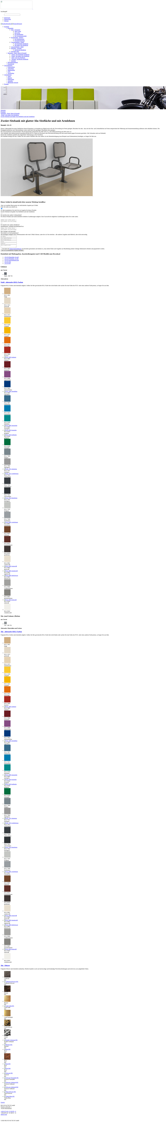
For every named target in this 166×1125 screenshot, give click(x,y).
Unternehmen (8, 75)
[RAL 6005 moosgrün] (10, 425)
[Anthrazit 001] (7, 977)
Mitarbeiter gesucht (13, 82)
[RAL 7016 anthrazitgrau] (7, 483)
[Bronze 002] (7, 1001)
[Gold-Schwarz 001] (7, 1025)
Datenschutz (7, 19)
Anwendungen (8, 65)
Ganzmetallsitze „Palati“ (17, 42)
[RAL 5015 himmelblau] (7, 411)
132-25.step (7, 262)
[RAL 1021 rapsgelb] (7, 333)
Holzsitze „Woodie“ (16, 48)
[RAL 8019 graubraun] (7, 551)
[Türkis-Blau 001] (9, 1096)
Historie (10, 78)
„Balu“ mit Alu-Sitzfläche (18, 57)
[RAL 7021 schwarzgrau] (7, 493)
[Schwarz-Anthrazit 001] (11, 1082)
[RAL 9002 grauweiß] (10, 566)
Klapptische (11, 64)
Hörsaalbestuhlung (13, 62)
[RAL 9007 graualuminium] (7, 595)
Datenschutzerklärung (15, 248)
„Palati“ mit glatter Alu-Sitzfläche (20, 56)
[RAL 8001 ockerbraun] (11, 522)
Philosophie (11, 79)
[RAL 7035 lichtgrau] (7, 507)
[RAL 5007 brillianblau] (7, 401)
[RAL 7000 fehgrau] (7, 454)
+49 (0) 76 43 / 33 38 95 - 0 (8, 1111)
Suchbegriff (4, 11)
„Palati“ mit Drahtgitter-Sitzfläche (20, 54)
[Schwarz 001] (8, 1073)
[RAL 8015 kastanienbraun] (7, 542)
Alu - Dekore (5, 965)
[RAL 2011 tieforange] (7, 343)
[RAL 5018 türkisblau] (7, 421)
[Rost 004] (7, 1068)
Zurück (3, 1102)
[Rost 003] (7, 1064)
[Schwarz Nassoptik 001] (11, 1078)
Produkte (6, 26)
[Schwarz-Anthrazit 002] (11, 1087)
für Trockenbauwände (21, 36)
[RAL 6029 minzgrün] (7, 444)
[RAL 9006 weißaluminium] (7, 585)
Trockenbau (11, 73)
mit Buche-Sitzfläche (20, 50)
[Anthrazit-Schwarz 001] (11, 981)
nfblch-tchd (4, 1114)
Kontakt (6, 84)
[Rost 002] (7, 1059)
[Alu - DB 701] (5, 624)
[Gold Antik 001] (9, 1006)
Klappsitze (10, 28)
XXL (9, 71)
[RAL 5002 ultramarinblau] (7, 386)
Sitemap (6, 21)
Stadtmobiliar (11, 70)
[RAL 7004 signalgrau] (7, 464)
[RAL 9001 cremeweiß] (7, 561)
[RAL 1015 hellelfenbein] (7, 313)
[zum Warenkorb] (32, 8)
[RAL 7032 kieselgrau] (10, 498)
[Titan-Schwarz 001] (10, 1092)
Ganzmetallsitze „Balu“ (17, 47)
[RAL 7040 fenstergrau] (7, 517)
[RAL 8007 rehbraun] (7, 532)
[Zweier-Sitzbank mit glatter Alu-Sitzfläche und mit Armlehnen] (47, 195)
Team (9, 76)
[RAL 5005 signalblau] (10, 391)
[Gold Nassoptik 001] (7, 1015)
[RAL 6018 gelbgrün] (10, 435)
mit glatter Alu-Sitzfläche (21, 45)
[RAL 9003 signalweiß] (11, 571)
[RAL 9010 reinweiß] (10, 600)
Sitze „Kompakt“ (15, 30)
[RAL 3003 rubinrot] (10, 357)
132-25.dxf (7, 263)
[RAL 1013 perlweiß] (7, 303)
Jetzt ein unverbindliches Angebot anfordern (12, 250)
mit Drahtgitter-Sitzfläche (21, 43)
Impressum (7, 17)
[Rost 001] (7, 1049)
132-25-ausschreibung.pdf (11, 260)
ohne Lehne (18, 31)
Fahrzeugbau (11, 67)
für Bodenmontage (20, 40)
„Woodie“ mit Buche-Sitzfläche (19, 59)
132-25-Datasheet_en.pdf (11, 258)
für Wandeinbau (19, 34)
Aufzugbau (11, 68)
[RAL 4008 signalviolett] (7, 377)
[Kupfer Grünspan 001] (11, 1040)
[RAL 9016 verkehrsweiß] (7, 609)
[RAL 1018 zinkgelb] (7, 323)
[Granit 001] (7, 1035)
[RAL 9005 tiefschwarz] (11, 575)
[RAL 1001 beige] (7, 293)
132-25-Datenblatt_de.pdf (11, 257)
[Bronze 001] (7, 991)
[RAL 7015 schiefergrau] (11, 473)
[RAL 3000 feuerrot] (7, 352)
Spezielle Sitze (15, 51)
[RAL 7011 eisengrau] (10, 469)
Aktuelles (10, 81)
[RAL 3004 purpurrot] (7, 367)
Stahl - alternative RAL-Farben (12, 282)
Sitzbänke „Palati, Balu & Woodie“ (17, 53)
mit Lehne (17, 33)
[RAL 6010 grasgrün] (10, 430)
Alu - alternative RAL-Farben (11, 632)
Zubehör (13, 61)
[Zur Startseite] (16, 8)
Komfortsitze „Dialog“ (17, 37)
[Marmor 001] (8, 1044)
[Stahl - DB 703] (5, 274)
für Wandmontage (19, 39)
